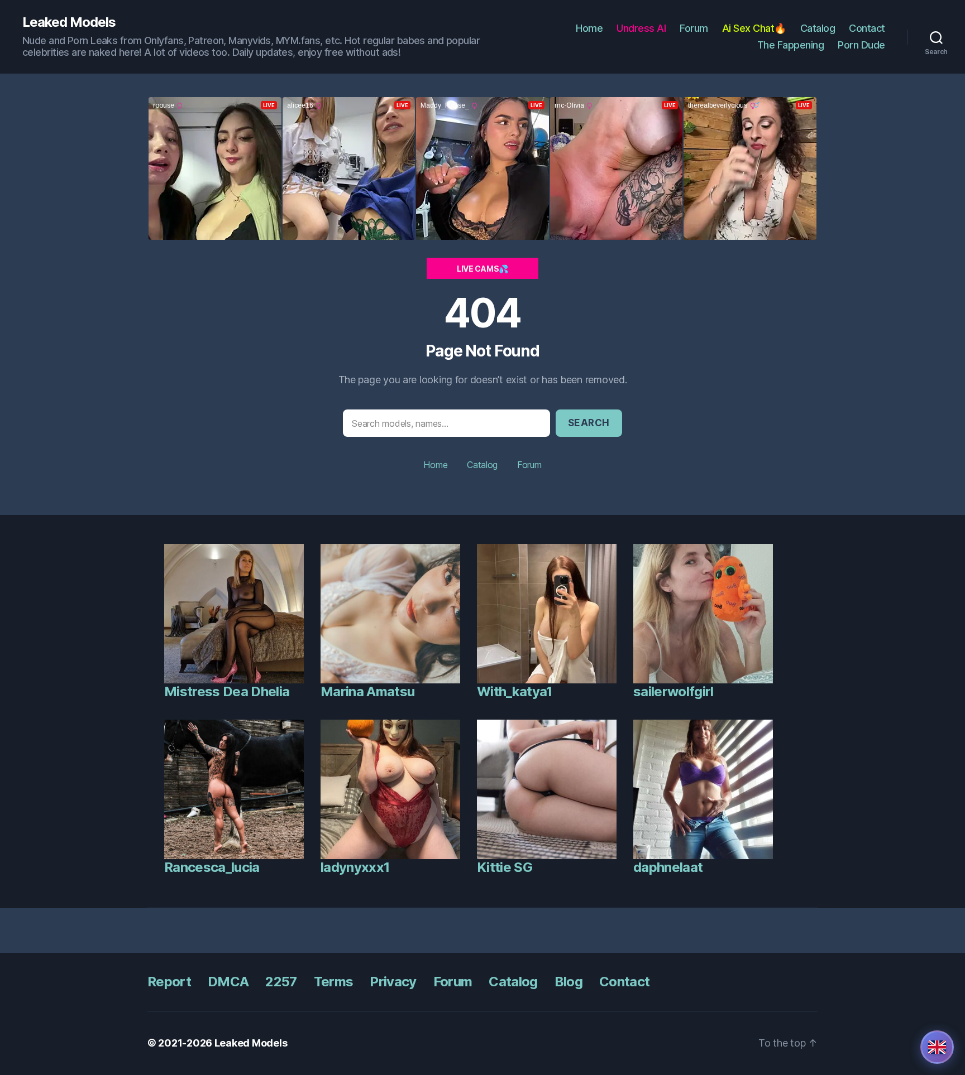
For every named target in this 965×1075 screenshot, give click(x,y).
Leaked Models (69, 22)
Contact (867, 28)
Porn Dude (861, 45)
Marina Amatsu (367, 691)
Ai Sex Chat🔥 (754, 28)
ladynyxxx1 (355, 867)
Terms (333, 981)
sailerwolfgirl (673, 691)
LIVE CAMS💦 (482, 268)
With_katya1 (514, 691)
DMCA (228, 981)
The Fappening (790, 45)
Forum (694, 28)
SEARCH (589, 422)
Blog (568, 981)
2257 (281, 981)
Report (169, 981)
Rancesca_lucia (212, 867)
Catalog (817, 28)
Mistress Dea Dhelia (226, 691)
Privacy (393, 981)
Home (589, 28)
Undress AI (641, 28)
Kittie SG (504, 867)
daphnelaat (668, 867)
